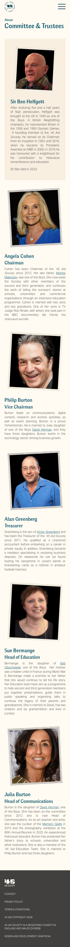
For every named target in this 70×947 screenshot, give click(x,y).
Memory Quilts (52, 824)
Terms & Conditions (17, 909)
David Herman (42, 430)
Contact (10, 894)
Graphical (44, 936)
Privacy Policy (13, 901)
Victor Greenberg (48, 532)
